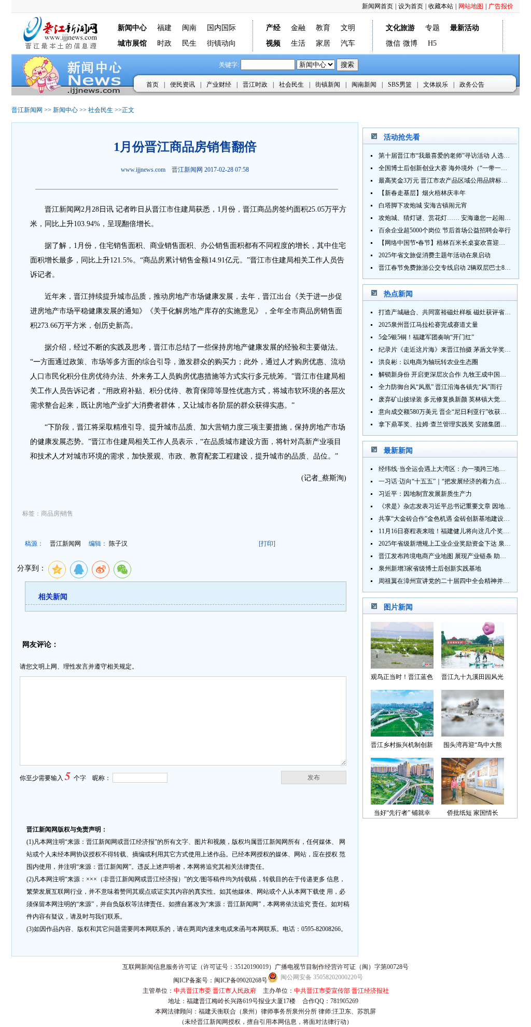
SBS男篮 (400, 84)
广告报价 (500, 6)
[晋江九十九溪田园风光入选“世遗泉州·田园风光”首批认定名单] (472, 665)
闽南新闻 (364, 84)
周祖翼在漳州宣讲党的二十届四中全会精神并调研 (447, 581)
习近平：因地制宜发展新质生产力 (425, 493)
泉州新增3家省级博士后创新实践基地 (430, 568)
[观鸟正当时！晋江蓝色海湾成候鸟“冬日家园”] (402, 665)
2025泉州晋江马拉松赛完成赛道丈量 (428, 324)
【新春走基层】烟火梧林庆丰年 (422, 193)
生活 (298, 43)
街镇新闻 (327, 84)
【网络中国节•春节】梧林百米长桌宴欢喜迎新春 (445, 242)
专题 (432, 28)
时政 (164, 43)
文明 (348, 28)
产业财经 (218, 84)
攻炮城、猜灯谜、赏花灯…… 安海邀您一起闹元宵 (448, 217)
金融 (298, 28)
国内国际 (221, 28)
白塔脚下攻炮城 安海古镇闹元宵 (423, 205)
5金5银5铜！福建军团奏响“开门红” (426, 337)
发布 (314, 777)
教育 (323, 28)
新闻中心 (65, 110)
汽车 (348, 43)
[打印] (267, 543)
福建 (164, 28)
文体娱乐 (435, 84)
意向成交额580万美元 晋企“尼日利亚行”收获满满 (446, 411)
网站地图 (470, 6)
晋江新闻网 (27, 110)
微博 (410, 43)
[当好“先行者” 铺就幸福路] (402, 801)
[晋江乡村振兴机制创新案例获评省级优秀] (402, 733)
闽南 (189, 28)
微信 (393, 43)
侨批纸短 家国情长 (472, 812)
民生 (189, 43)
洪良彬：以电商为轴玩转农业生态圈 (428, 362)
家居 (323, 43)
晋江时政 (255, 84)
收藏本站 (440, 6)
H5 (432, 43)
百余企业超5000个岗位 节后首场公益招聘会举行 (445, 230)
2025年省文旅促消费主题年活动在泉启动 (435, 255)
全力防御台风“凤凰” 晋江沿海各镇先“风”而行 (440, 387)
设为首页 (410, 6)
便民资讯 (182, 84)
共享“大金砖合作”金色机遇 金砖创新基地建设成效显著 (453, 518)
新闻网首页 (377, 6)
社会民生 (291, 84)
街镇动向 (221, 43)
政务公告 (471, 84)
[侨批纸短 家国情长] (472, 801)
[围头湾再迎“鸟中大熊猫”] (472, 733)
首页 (152, 84)
